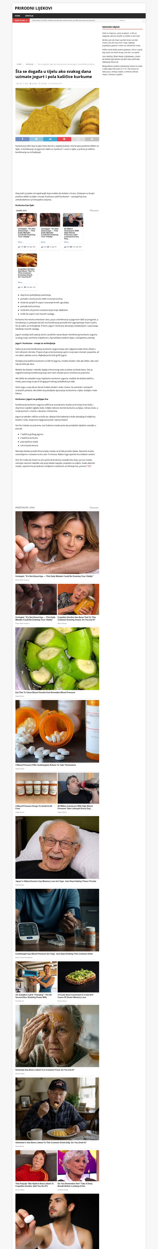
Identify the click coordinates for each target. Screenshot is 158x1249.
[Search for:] (130, 20)
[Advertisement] (57, 44)
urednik (34, 83)
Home (17, 16)
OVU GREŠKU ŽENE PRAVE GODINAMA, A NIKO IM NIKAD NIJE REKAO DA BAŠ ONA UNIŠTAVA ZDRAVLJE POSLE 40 (121, 59)
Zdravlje (29, 16)
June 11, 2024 (23, 83)
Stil (89, 466)
